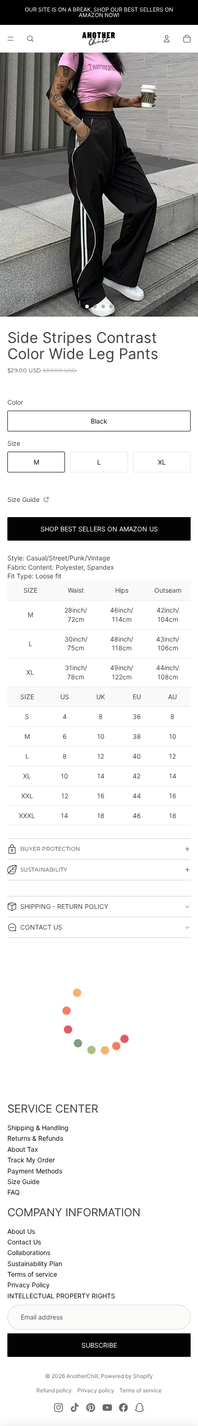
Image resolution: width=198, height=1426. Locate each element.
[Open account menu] (167, 39)
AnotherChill (82, 1376)
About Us (21, 1231)
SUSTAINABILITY (43, 869)
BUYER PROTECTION (50, 848)
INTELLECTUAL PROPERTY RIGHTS (61, 1296)
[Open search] (30, 39)
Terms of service (32, 1274)
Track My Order (31, 1160)
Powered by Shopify (127, 1376)
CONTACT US (41, 927)
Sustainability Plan (34, 1263)
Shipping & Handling (38, 1127)
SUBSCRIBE (99, 1345)
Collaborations (28, 1252)
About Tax (22, 1149)
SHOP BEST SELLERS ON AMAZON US (99, 529)
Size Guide (24, 499)
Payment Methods (34, 1171)
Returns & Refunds (35, 1138)
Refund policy (54, 1390)
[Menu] (10, 38)
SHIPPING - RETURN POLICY (64, 906)
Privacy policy (95, 1390)
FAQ (13, 1192)
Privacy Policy (28, 1285)
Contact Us (24, 1242)
